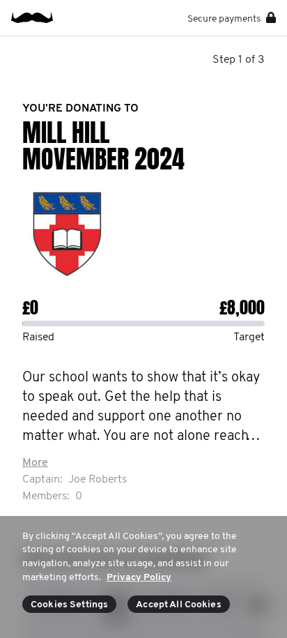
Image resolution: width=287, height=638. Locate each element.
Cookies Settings (69, 605)
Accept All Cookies (179, 605)
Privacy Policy (139, 577)
